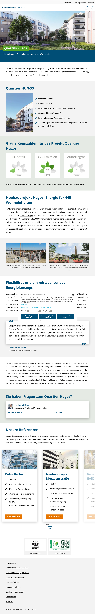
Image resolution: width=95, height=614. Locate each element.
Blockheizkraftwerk (53, 363)
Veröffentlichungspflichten (17, 572)
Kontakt (91, 2)
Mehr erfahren (35, 553)
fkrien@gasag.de (17, 412)
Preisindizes (11, 596)
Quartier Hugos (26, 215)
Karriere (66, 2)
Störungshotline (80, 2)
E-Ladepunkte (20, 383)
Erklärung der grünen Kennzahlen (70, 184)
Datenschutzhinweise (15, 577)
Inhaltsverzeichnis (13, 587)
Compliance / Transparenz (17, 568)
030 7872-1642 (57, 412)
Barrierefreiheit (12, 582)
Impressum (11, 563)
